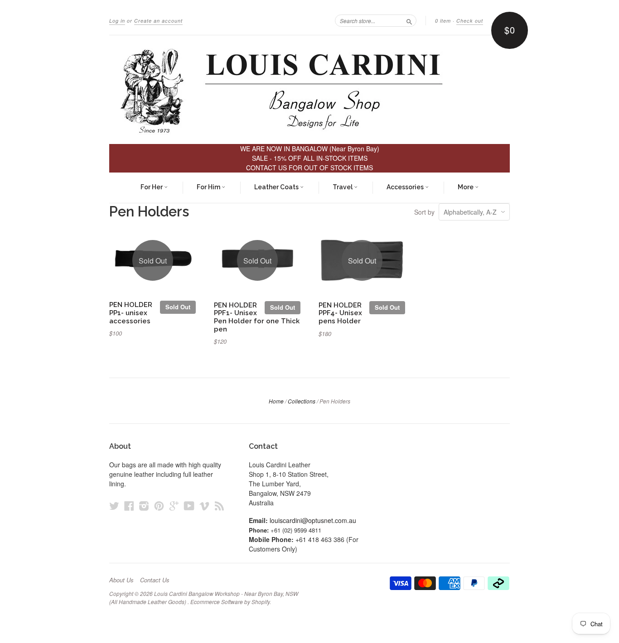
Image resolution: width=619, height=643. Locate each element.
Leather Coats (277, 187)
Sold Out (177, 306)
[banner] (309, 89)
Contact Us (154, 580)
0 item (443, 20)
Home (276, 401)
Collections (301, 401)
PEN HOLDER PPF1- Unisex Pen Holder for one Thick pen (257, 317)
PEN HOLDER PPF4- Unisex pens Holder (340, 313)
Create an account (158, 20)
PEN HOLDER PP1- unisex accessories (130, 313)
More (466, 187)
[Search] (409, 20)
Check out (469, 20)
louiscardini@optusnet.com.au (313, 520)
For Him (209, 187)
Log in (117, 20)
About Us (121, 580)
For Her (152, 187)
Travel (343, 187)
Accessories (406, 187)
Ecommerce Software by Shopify (230, 601)
